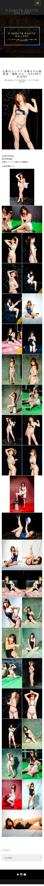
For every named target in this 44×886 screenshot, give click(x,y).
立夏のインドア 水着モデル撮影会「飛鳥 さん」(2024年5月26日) (22, 74)
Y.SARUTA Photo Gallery (22, 35)
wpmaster (10, 80)
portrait (14, 39)
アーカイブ (6, 850)
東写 (23, 82)
